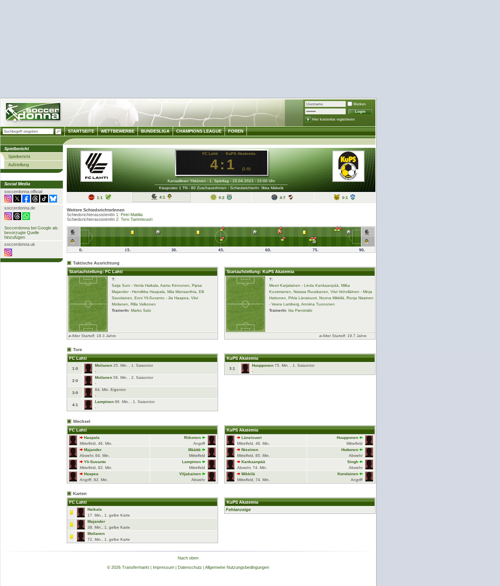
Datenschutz (190, 567)
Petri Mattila (132, 214)
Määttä (194, 449)
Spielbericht (19, 156)
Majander (93, 449)
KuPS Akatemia (240, 153)
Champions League (198, 131)
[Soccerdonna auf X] (17, 201)
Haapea (91, 474)
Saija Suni (121, 285)
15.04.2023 (243, 181)
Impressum (163, 567)
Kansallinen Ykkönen (187, 181)
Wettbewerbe (117, 131)
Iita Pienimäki (300, 310)
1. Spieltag (219, 181)
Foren (235, 131)
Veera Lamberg (285, 304)
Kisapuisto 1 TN (173, 188)
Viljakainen (190, 474)
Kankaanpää (253, 462)
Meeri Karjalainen (284, 285)
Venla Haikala (146, 285)
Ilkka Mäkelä (272, 188)
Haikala (95, 509)
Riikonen (192, 437)
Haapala (92, 437)
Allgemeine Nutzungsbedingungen (237, 567)
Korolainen (348, 474)
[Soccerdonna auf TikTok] (44, 201)
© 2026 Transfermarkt (128, 567)
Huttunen (349, 449)
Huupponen (262, 365)
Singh (352, 462)
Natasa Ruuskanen (310, 291)
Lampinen (104, 402)
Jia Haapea (178, 298)
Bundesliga (155, 131)
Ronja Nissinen (359, 298)
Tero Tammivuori (136, 219)
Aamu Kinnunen (174, 285)
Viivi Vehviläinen (344, 291)
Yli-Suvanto (95, 462)
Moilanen (103, 365)
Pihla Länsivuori (302, 298)
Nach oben (188, 558)
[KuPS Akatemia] (348, 179)
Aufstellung (18, 164)
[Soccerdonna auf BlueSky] (53, 201)
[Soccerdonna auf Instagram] (8, 201)
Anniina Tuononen (318, 304)
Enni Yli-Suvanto (149, 298)
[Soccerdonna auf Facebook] (26, 201)
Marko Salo (141, 310)
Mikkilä (248, 474)
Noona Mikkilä (331, 298)
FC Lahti (210, 153)
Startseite (81, 131)
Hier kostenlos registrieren (333, 119)
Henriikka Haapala (148, 291)
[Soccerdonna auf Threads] (35, 201)
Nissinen (249, 449)
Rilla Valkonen (143, 304)
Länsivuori (251, 437)
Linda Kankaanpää (321, 285)
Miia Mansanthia (181, 291)
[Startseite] (33, 113)
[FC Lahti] (96, 179)
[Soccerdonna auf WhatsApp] (26, 218)
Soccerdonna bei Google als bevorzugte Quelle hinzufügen (31, 233)
